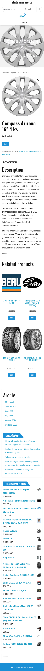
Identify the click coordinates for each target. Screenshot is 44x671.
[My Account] (21, 16)
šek (5, 144)
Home (4, 73)
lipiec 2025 (9, 402)
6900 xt (21, 151)
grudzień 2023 (11, 425)
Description (10, 162)
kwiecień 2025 (11, 406)
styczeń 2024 (10, 420)
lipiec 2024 (9, 411)
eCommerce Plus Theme (22, 667)
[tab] (11, 162)
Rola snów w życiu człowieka (17, 457)
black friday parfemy (31, 151)
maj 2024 (9, 416)
